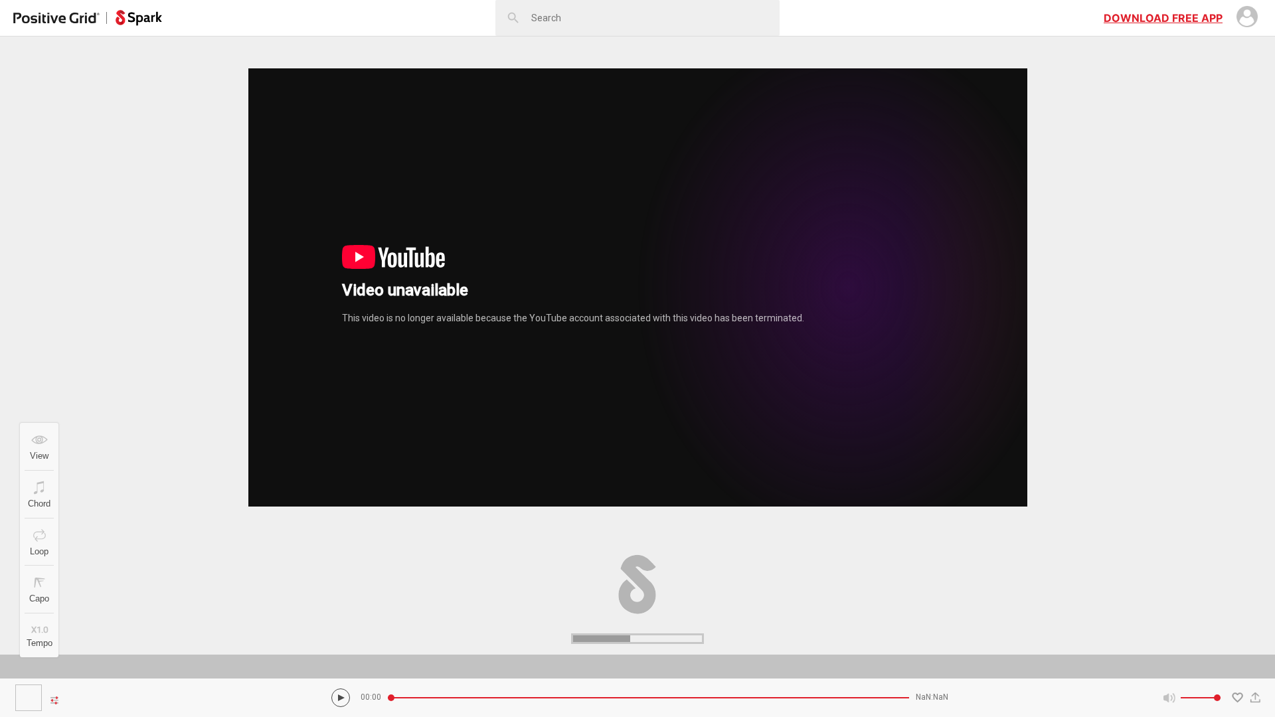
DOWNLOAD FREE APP (1163, 18)
